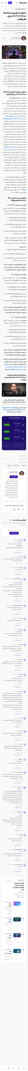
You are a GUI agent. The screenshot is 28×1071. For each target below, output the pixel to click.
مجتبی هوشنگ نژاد (17, 605)
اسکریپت (9, 465)
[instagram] (22, 509)
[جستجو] (2, 2)
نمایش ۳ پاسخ (17, 714)
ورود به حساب (14, 533)
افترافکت (23, 465)
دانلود (6, 424)
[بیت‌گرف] (23, 3)
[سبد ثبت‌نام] (6, 2)
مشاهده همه (8, 881)
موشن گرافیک (16, 465)
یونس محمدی (18, 864)
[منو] (16, 2)
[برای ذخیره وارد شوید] (6, 38)
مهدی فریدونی (17, 38)
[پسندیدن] (21, 550)
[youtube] (14, 509)
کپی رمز (6, 446)
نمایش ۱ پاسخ (17, 552)
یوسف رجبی (19, 772)
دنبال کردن (13, 477)
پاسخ (17, 550)
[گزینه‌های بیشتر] (3, 459)
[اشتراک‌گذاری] (3, 38)
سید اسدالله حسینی (17, 578)
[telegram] (18, 509)
